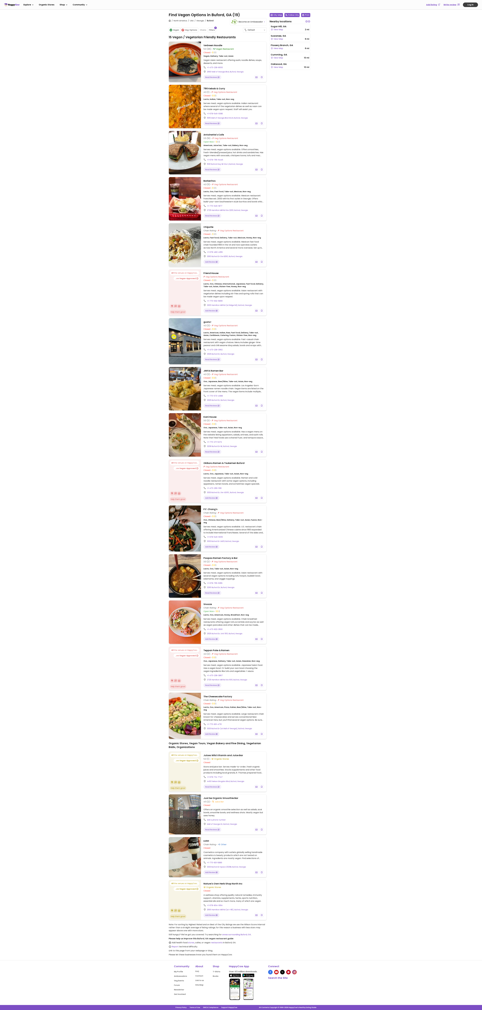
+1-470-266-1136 (214, 488)
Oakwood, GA (279, 64)
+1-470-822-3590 (215, 629)
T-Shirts (216, 971)
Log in (470, 4)
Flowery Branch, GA (282, 45)
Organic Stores (46, 4)
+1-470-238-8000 (215, 67)
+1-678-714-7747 (215, 777)
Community (79, 4)
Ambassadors (180, 976)
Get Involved (180, 994)
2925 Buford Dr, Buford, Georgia (220, 354)
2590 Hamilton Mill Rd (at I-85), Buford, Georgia (227, 909)
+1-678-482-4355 (215, 252)
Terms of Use (195, 1007)
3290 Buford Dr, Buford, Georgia (220, 587)
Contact (199, 976)
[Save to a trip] (256, 77)
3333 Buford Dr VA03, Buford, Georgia (223, 541)
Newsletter (179, 989)
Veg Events (179, 980)
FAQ (197, 971)
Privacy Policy (181, 1007)
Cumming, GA (279, 54)
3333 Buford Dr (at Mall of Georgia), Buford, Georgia (229, 728)
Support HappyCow (229, 1007)
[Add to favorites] (261, 77)
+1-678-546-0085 (215, 113)
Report (175, 946)
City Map (277, 15)
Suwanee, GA (278, 35)
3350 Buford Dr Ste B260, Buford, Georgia (224, 256)
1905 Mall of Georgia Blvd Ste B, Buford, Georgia (227, 118)
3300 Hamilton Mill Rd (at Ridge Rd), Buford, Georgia (229, 305)
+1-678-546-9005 (215, 537)
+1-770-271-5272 (214, 442)
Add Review (210, 262)
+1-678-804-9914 (215, 905)
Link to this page (177, 950)
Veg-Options (191, 30)
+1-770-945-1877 (214, 206)
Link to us (199, 980)
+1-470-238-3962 (215, 349)
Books (215, 976)
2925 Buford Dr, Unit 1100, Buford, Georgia (224, 633)
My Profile (178, 971)
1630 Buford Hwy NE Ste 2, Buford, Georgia (225, 164)
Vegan (176, 30)
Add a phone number (216, 820)
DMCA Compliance (210, 1007)
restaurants (217, 942)
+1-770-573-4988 (215, 396)
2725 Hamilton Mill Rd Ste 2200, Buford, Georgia (227, 210)
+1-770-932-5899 (215, 301)
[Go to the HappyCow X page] (282, 972)
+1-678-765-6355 (214, 583)
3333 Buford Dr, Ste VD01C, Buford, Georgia (225, 492)
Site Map (199, 985)
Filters (212, 29)
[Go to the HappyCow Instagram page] (294, 972)
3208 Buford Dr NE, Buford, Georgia (222, 446)
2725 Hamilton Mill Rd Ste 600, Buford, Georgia (227, 679)
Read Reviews (211, 77)
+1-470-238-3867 (215, 675)
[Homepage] (12, 4)
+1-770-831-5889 (214, 862)
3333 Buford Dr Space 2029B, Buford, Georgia (226, 867)
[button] (306, 21)
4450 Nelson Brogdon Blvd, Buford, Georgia (225, 781)
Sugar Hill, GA (278, 26)
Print (307, 15)
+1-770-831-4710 (214, 724)
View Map (278, 29)
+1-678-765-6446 (215, 160)
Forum (177, 985)
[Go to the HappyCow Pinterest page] (288, 972)
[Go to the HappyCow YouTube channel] (276, 972)
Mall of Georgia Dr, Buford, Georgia (222, 824)
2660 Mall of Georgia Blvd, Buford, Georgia (225, 71)
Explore (27, 4)
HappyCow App (239, 966)
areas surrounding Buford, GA (236, 934)
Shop (62, 4)
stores (191, 942)
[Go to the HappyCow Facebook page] (270, 972)
